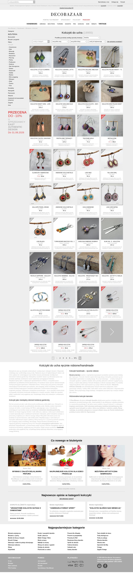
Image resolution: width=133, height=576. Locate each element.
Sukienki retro (71, 547)
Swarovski (12, 70)
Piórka (11, 60)
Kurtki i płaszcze (43, 535)
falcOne (40, 71)
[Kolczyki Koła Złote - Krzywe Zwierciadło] (88, 91)
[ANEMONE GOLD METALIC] (64, 160)
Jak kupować (42, 561)
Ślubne (11, 75)
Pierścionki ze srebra (44, 549)
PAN (74, 24)
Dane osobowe (12, 565)
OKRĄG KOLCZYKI (64, 310)
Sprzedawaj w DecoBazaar (46, 568)
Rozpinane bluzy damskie (75, 540)
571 (75, 358)
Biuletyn (10, 563)
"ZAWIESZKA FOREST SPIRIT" (62, 508)
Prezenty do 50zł (72, 538)
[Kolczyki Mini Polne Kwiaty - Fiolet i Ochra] (112, 91)
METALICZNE (112, 138)
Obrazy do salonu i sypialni (46, 545)
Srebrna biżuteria (72, 545)
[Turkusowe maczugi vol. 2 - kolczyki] (64, 229)
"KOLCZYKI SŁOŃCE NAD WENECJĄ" (105, 508)
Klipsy (10, 42)
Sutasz (11, 68)
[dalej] (112, 332)
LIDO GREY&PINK (112, 207)
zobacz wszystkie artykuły (66, 488)
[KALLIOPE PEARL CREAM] (40, 194)
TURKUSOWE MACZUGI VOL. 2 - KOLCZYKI (68, 241)
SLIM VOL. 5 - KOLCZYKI (112, 241)
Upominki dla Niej (102, 545)
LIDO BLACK (40, 241)
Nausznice (12, 55)
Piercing (11, 58)
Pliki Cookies (12, 568)
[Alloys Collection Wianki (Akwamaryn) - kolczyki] (40, 297)
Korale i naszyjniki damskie (46, 533)
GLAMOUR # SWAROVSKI (40, 172)
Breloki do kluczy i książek (16, 538)
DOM (87, 24)
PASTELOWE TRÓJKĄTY (64, 138)
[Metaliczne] (112, 126)
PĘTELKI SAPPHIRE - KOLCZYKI (40, 276)
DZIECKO (81, 24)
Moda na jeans (42, 540)
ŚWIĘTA (93, 24)
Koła (10, 49)
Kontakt (40, 565)
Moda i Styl (27, 468)
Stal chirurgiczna (14, 66)
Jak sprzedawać (42, 563)
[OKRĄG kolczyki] (64, 297)
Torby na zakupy (102, 538)
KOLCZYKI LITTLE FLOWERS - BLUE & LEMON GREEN (48, 69)
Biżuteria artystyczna (14, 533)
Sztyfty (11, 72)
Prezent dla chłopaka (73, 533)
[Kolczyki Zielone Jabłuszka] (88, 57)
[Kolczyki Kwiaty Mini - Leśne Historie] (40, 91)
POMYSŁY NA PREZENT (51, 20)
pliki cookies (118, 561)
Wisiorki (10, 95)
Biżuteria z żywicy (13, 535)
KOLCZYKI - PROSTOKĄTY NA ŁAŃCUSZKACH (93, 276)
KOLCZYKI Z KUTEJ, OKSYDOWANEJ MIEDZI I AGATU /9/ (48, 138)
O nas (10, 561)
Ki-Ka (40, 312)
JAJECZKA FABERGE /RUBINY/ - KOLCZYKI (92, 241)
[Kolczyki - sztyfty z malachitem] (112, 263)
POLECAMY (76, 20)
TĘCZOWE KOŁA (88, 138)
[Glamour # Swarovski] (40, 160)
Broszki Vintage (13, 540)
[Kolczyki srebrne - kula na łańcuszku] (64, 263)
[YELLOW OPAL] (112, 160)
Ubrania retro (101, 542)
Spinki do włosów (72, 542)
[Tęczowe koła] (88, 126)
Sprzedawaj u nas (103, 2)
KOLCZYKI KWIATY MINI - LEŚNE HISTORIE (44, 104)
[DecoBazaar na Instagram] (99, 566)
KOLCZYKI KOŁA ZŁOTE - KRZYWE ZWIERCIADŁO (94, 104)
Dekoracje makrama (14, 545)
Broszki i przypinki (13, 39)
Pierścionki (11, 93)
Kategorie (11, 31)
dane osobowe (108, 561)
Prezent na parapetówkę (74, 535)
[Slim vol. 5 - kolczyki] (112, 229)
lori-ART (64, 140)
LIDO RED (88, 172)
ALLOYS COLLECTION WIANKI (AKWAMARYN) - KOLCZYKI (49, 310)
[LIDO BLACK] (40, 229)
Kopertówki (11, 549)
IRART (64, 277)
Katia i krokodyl (64, 243)
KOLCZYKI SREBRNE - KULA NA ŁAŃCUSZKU (68, 276)
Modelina (12, 53)
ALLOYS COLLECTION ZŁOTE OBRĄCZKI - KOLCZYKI (95, 310)
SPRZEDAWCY (65, 20)
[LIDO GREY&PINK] (112, 194)
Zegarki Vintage (102, 549)
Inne (10, 85)
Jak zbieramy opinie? (66, 498)
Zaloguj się (114, 2)
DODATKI (68, 24)
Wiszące (11, 79)
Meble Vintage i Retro (44, 538)
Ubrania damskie (102, 540)
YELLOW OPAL (112, 172)
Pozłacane (12, 62)
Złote (10, 81)
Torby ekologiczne (102, 535)
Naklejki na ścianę (43, 542)
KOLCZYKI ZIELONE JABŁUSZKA (88, 69)
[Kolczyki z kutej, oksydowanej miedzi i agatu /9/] (40, 126)
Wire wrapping (13, 77)
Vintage (99, 547)
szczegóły (103, 5)
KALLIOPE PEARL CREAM (40, 207)
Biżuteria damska (74, 375)
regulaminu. (118, 559)
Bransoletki (11, 37)
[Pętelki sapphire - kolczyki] (40, 263)
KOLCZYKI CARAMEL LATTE (64, 69)
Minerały (11, 51)
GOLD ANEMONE (88, 207)
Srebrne (11, 64)
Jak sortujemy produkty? (114, 41)
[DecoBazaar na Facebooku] (105, 566)
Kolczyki (10, 44)
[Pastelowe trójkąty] (64, 126)
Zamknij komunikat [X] (66, 8)
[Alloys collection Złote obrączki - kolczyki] (88, 297)
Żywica (11, 83)
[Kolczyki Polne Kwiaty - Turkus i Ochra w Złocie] (112, 57)
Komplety (11, 88)
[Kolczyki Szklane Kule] (64, 91)
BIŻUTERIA (51, 24)
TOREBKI (60, 24)
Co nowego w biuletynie (66, 440)
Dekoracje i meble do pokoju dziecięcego (20, 542)
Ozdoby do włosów (43, 547)
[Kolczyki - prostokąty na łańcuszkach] (88, 263)
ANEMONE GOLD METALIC (64, 172)
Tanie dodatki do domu (104, 533)
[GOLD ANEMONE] (88, 194)
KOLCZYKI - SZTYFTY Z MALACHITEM (114, 276)
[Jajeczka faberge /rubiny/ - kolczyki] (88, 229)
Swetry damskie (72, 549)
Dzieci (66, 468)
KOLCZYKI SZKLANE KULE (64, 104)
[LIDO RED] (88, 160)
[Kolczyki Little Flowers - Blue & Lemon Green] (40, 57)
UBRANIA (43, 24)
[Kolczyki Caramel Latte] (64, 57)
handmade (60, 427)
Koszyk (123, 2)
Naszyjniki (11, 90)
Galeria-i (40, 140)
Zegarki (10, 102)
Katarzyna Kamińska (64, 312)
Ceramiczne (12, 47)
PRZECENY (86, 20)
